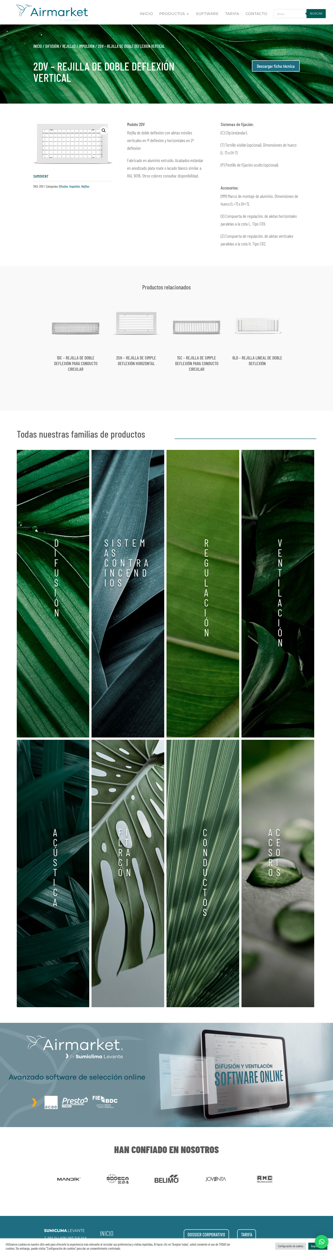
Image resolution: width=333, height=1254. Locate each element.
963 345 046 (77, 1238)
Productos (172, 14)
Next (287, 1179)
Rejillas (69, 46)
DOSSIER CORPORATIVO (206, 1234)
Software (207, 14)
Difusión (52, 46)
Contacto (256, 14)
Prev (45, 1179)
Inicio (146, 14)
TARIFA (246, 1234)
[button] (104, 130)
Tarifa (232, 14)
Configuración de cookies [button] (290, 1246)
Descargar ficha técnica (276, 66)
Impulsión (86, 46)
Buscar (316, 13)
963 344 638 (57, 1238)
